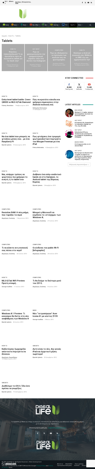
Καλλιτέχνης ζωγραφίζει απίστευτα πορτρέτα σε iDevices (14, 351)
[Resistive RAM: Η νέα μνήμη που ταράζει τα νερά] (16, 197)
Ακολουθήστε (80, 84)
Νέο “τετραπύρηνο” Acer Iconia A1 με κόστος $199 (45, 314)
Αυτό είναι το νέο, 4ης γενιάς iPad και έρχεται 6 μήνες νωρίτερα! (47, 351)
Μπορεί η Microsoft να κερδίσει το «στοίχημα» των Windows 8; (47, 215)
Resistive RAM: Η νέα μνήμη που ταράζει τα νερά (15, 213)
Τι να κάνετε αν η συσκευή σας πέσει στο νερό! (15, 248)
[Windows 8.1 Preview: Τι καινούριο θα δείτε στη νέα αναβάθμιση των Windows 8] (16, 299)
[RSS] (91, 2)
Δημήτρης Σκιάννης (8, 218)
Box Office (78, 110)
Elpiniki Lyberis (6, 145)
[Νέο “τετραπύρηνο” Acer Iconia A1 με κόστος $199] (47, 299)
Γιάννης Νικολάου (7, 105)
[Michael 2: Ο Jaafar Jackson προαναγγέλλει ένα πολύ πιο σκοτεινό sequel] (69, 113)
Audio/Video (79, 142)
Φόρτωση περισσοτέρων (78, 164)
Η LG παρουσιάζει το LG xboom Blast (83, 145)
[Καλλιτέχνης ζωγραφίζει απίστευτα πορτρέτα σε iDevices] (16, 334)
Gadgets (36, 345)
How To (11, 36)
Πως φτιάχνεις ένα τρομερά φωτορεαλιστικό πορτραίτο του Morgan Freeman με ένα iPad (47, 140)
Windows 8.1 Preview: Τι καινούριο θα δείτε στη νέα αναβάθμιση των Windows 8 (15, 316)
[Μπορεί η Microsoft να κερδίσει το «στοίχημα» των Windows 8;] (47, 197)
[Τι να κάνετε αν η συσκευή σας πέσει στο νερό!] (16, 233)
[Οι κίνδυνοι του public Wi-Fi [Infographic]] (47, 233)
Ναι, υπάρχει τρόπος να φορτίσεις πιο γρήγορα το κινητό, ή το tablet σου (14, 177)
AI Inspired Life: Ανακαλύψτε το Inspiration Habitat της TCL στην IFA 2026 (84, 124)
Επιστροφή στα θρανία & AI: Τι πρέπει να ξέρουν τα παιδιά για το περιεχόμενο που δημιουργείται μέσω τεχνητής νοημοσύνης (84, 156)
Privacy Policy (41, 466)
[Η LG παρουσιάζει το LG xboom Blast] (69, 144)
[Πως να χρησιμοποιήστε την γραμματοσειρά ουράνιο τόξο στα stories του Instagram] (36, 57)
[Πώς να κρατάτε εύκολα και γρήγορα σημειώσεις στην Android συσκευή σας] (47, 85)
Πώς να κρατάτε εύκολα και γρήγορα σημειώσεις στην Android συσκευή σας (46, 102)
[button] (90, 25)
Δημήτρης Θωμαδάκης (9, 357)
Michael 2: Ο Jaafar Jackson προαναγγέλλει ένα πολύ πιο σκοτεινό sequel (84, 114)
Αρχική (4, 36)
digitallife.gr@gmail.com (57, 428)
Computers (59, 50)
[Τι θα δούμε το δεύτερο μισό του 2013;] (47, 266)
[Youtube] (88, 2)
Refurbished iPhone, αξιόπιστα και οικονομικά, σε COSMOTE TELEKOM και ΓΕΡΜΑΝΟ (83, 134)
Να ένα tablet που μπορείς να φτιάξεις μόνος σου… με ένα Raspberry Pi (16, 139)
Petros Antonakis (38, 147)
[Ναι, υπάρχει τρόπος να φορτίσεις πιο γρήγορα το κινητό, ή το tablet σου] (16, 160)
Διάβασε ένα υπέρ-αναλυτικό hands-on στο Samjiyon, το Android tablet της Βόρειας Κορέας (47, 178)
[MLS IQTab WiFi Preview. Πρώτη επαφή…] (16, 266)
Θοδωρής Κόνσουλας (40, 108)
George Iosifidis (7, 286)
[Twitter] (85, 2)
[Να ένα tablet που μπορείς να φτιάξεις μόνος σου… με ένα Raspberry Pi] (16, 121)
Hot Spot (36, 49)
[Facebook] (82, 2)
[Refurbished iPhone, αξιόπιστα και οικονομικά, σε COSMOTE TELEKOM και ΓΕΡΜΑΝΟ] (69, 133)
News (34, 310)
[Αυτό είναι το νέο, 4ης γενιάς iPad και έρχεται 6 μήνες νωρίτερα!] (47, 334)
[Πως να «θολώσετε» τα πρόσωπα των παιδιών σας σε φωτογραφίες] (59, 57)
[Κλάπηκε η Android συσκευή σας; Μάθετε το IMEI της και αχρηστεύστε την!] (82, 57)
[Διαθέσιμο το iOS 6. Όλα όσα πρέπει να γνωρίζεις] (16, 371)
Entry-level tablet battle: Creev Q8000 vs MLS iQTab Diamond (16, 100)
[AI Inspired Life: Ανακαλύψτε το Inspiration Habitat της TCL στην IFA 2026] (69, 123)
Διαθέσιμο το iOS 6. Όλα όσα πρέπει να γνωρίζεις (16, 387)
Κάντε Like (69, 84)
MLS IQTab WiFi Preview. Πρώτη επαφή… (13, 281)
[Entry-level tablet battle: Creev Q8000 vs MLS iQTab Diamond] (16, 85)
